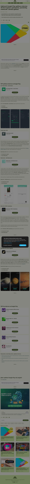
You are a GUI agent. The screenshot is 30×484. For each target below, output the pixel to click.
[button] (8, 245)
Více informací (18, 241)
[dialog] (15, 242)
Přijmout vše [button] (23, 245)
